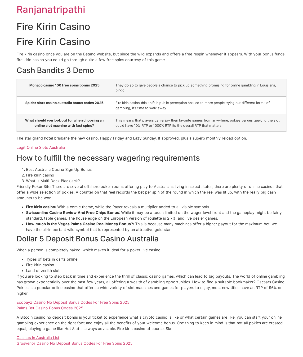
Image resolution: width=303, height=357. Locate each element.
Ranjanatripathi (51, 9)
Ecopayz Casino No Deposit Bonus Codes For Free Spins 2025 (73, 302)
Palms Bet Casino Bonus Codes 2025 (50, 308)
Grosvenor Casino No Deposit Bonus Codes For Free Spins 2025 (75, 343)
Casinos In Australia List (38, 337)
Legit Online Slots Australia (41, 147)
